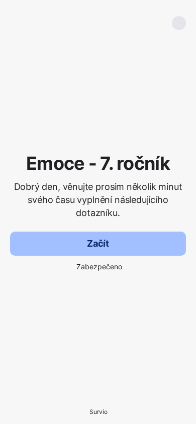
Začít (98, 243)
